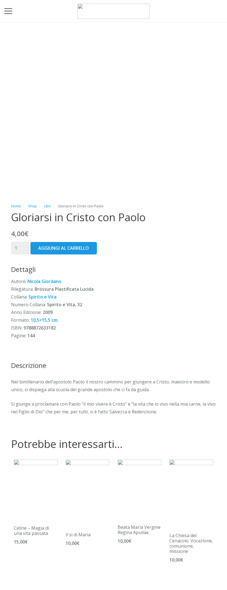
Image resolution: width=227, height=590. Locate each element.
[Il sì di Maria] (87, 463)
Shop (32, 205)
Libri (47, 205)
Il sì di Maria (78, 535)
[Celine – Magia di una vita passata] (36, 463)
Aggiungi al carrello (63, 248)
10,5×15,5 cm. (45, 320)
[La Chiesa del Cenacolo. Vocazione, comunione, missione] (191, 463)
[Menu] (8, 11)
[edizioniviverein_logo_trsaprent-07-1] (113, 11)
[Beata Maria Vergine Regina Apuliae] (139, 463)
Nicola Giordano (44, 281)
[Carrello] (216, 11)
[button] (204, 11)
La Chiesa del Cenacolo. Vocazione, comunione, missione (191, 543)
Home (16, 205)
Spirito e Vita (42, 297)
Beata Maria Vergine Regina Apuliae (139, 529)
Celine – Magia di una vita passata (31, 530)
